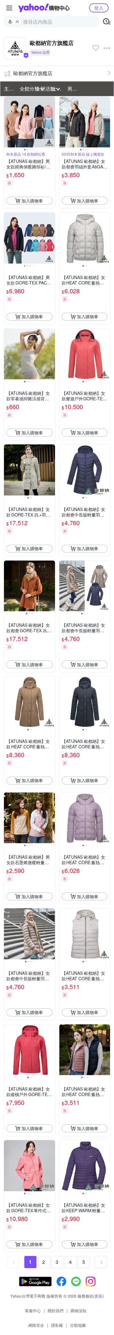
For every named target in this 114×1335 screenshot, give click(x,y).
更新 (98, 1296)
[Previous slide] (8, 122)
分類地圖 (78, 1325)
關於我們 (56, 1310)
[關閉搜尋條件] (17, 21)
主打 (9, 88)
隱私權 (57, 1325)
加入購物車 (32, 201)
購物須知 (78, 1310)
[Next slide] (51, 122)
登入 (98, 8)
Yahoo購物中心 (44, 8)
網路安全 (36, 1325)
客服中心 (33, 1310)
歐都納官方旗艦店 (32, 73)
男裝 (72, 88)
